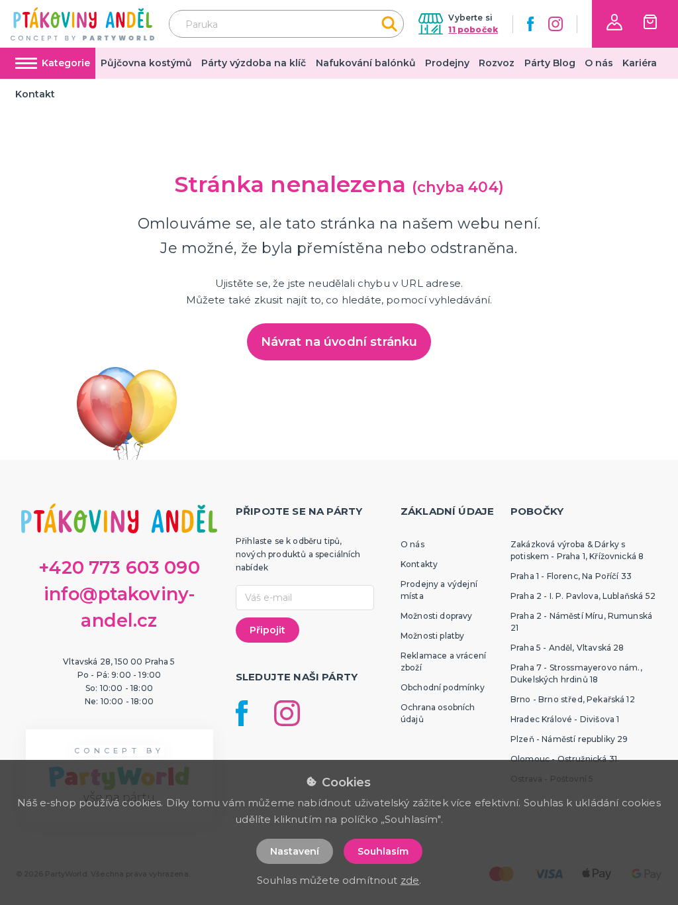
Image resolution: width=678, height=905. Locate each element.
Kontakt (35, 94)
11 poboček (473, 29)
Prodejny (447, 63)
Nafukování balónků (366, 63)
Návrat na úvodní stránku (339, 342)
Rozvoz (496, 63)
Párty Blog (549, 63)
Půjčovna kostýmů (146, 63)
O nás (599, 63)
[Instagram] (555, 24)
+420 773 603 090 (119, 567)
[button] (614, 22)
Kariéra (639, 63)
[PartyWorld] (82, 23)
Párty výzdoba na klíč (253, 63)
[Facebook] (530, 24)
